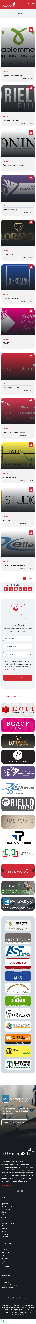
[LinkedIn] (15, 588)
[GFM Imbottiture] (18, 188)
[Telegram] (25, 588)
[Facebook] (5, 588)
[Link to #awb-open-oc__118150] (33, 4)
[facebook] (14, 1191)
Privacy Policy (10, 669)
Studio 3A (7, 520)
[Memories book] (18, 1116)
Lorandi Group (9, 254)
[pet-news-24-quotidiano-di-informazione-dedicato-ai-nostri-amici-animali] (18, 882)
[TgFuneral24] (8, 3)
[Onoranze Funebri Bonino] (18, 143)
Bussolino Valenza (10, 298)
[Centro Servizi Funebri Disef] (18, 411)
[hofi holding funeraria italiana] (18, 703)
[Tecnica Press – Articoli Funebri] (18, 831)
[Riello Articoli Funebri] (18, 98)
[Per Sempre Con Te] (18, 366)
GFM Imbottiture (10, 209)
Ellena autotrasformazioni (14, 565)
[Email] (30, 588)
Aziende (5, 71)
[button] (2, 870)
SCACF (6, 343)
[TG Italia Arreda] (18, 455)
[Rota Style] (18, 815)
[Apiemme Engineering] (18, 47)
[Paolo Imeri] (18, 751)
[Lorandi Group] (18, 233)
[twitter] (18, 1191)
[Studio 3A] (18, 500)
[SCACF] (18, 321)
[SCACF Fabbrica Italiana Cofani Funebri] (18, 719)
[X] (10, 588)
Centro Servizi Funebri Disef (14, 432)
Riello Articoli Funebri (12, 120)
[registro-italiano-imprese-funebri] (18, 847)
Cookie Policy (23, 1298)
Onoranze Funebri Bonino (14, 165)
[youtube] (22, 1191)
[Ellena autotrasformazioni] (18, 543)
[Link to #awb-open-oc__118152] (29, 4)
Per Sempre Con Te (11, 387)
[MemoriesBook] (18, 1099)
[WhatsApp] (20, 588)
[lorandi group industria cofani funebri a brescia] (18, 735)
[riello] (18, 798)
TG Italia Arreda (9, 477)
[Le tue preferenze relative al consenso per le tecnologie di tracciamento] (3, 1320)
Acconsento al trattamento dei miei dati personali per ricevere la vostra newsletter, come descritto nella (18, 665)
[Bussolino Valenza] (18, 277)
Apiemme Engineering (12, 75)
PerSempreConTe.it (18, 1315)
